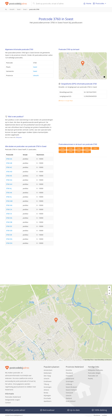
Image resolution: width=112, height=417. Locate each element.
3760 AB (9, 163)
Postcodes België (94, 373)
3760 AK (9, 193)
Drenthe (69, 370)
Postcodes (100, 3)
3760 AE (9, 176)
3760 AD (9, 172)
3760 (78, 148)
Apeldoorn (47, 401)
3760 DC (9, 226)
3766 (87, 151)
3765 (78, 151)
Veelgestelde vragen (12, 400)
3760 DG (9, 239)
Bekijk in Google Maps (66, 100)
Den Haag (47, 376)
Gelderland (70, 378)
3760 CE (9, 214)
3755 (70, 148)
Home (88, 3)
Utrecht (36, 75)
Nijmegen (47, 395)
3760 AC (9, 167)
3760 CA (9, 209)
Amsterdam (48, 370)
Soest (35, 67)
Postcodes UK (93, 376)
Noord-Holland (71, 390)
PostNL (90, 378)
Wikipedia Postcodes (95, 370)
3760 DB (9, 222)
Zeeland (69, 398)
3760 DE (9, 235)
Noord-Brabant (71, 387)
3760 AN (9, 205)
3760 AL (9, 197)
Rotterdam (48, 373)
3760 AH (9, 184)
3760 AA (9, 159)
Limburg (69, 384)
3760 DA (9, 218)
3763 (62, 151)
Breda (46, 393)
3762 (95, 148)
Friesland (69, 376)
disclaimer (97, 415)
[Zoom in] (109, 287)
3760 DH (9, 243)
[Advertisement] (56, 34)
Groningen (48, 387)
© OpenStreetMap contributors (102, 360)
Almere (46, 390)
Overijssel (69, 393)
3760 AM (9, 201)
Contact (8, 403)
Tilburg (46, 384)
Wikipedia (19, 137)
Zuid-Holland (70, 401)
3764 (70, 151)
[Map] (56, 323)
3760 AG (9, 180)
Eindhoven (48, 381)
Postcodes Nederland (13, 397)
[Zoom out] (109, 290)
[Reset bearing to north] (109, 293)
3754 (62, 148)
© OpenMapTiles (88, 360)
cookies (104, 415)
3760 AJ (8, 188)
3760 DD (9, 231)
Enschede (47, 398)
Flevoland (69, 373)
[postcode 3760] (17, 3)
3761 (87, 148)
